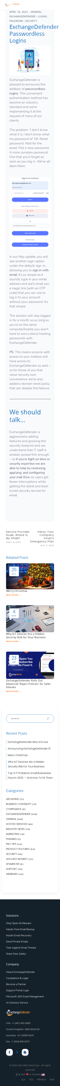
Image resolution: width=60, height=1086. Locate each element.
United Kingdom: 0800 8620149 (23, 1029)
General (36, 11)
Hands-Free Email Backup (20, 929)
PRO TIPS (11, 844)
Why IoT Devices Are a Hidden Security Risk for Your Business (26, 635)
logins (42, 16)
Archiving (12, 799)
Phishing (11, 839)
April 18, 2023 (19, 11)
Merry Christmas (17, 591)
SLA (23, 1079)
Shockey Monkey (17, 859)
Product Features (18, 849)
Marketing (13, 834)
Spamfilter (12, 864)
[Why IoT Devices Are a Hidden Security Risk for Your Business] (30, 618)
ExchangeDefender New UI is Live (28, 742)
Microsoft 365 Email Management (25, 996)
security (31, 21)
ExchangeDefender (22, 16)
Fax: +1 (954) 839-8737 (18, 1041)
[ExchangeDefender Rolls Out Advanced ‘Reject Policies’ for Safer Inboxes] (30, 665)
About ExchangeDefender (20, 972)
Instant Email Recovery (18, 935)
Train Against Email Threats (21, 947)
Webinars (12, 874)
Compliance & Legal (17, 978)
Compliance (13, 809)
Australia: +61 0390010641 (20, 1035)
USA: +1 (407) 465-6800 (18, 1023)
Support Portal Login (17, 990)
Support (11, 869)
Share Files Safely (16, 954)
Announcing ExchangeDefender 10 (29, 748)
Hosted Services (16, 824)
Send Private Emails (17, 941)
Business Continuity (19, 804)
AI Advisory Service (17, 1002)
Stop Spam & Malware (18, 923)
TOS (31, 1079)
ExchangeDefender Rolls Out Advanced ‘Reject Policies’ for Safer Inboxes (28, 684)
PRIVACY (41, 1079)
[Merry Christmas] (30, 576)
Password (16, 21)
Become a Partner (16, 984)
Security (11, 854)
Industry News (15, 829)
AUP (52, 1079)
